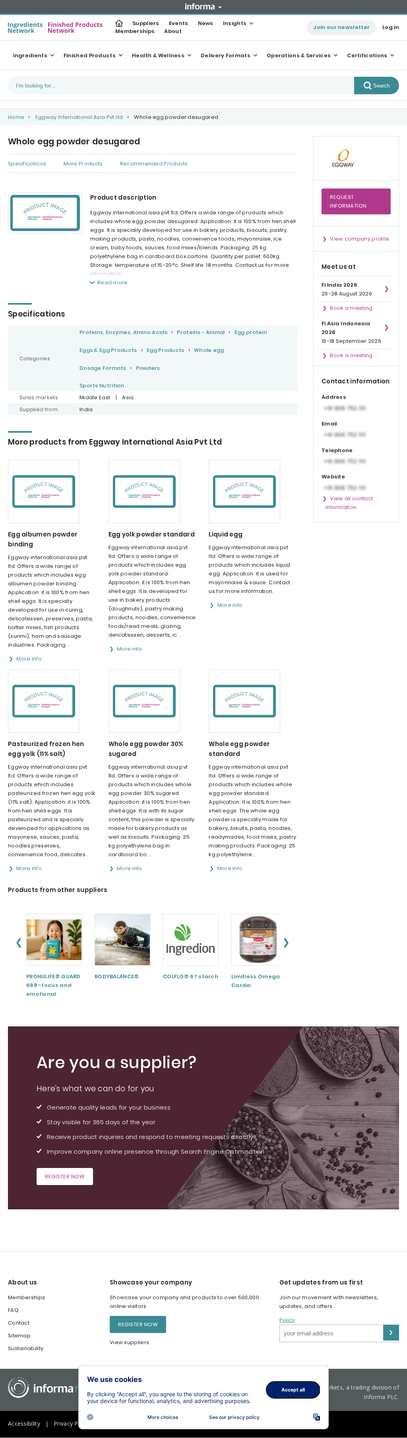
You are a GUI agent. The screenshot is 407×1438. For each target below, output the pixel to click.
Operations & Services (299, 55)
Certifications (367, 55)
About (173, 31)
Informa (203, 6)
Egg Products (165, 350)
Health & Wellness (158, 55)
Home (16, 117)
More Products (83, 163)
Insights (234, 23)
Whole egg (209, 350)
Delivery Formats (225, 55)
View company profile (359, 239)
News (205, 23)
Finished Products (90, 55)
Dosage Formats (102, 368)
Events (178, 23)
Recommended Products (154, 163)
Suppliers (145, 23)
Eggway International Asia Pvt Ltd (79, 117)
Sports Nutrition (101, 385)
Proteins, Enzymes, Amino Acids (123, 332)
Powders (148, 368)
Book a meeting (351, 308)
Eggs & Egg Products (108, 350)
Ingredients (30, 55)
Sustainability (25, 1348)
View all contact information (349, 503)
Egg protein (251, 332)
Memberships (135, 31)
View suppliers (129, 1342)
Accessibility (24, 1423)
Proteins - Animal (201, 332)
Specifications (27, 163)
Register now (65, 1176)
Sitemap (19, 1335)
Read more (112, 282)
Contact (18, 1323)
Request (348, 201)
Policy (287, 1320)
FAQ (13, 1310)
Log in (390, 27)
